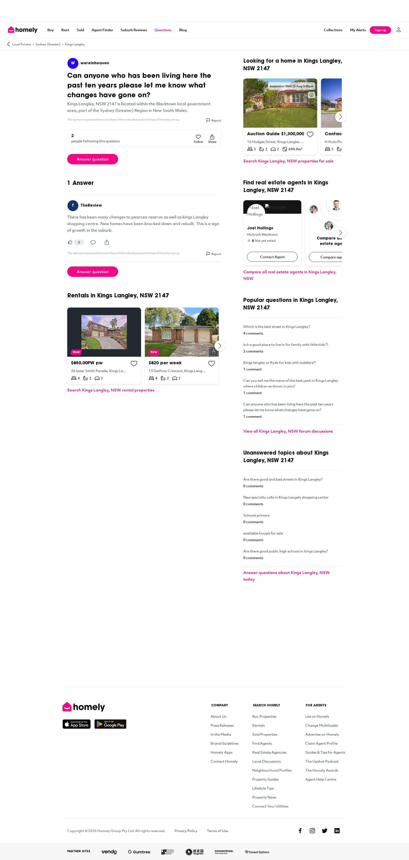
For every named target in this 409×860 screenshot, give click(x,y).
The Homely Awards (321, 770)
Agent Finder (102, 29)
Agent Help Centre (320, 779)
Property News (264, 797)
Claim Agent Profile (321, 743)
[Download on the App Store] (78, 724)
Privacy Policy (186, 830)
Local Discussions (266, 761)
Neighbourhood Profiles (272, 770)
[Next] (220, 346)
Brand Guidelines (225, 743)
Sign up (380, 30)
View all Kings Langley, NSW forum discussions (288, 431)
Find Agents (262, 743)
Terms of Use (217, 830)
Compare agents (334, 257)
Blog (183, 29)
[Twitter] (324, 830)
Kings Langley (75, 44)
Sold (80, 29)
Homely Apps (221, 752)
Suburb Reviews (134, 29)
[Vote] (70, 242)
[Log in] (398, 30)
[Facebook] (300, 830)
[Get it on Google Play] (110, 724)
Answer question (93, 159)
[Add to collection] (134, 363)
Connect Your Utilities (270, 806)
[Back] (8, 44)
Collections (333, 29)
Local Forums (21, 44)
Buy (50, 29)
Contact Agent (272, 256)
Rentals (258, 725)
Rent (65, 29)
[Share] (107, 242)
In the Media (221, 734)
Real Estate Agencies (269, 752)
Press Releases (222, 725)
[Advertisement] (204, 10)
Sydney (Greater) (48, 44)
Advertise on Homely (322, 734)
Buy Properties (264, 716)
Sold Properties (264, 734)
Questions (163, 29)
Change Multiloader (321, 725)
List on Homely (317, 716)
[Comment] (93, 242)
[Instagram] (312, 830)
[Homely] (94, 707)
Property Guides (265, 779)
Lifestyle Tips (263, 788)
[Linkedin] (337, 830)
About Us (218, 716)
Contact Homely (224, 761)
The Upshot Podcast (321, 761)
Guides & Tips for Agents (325, 752)
